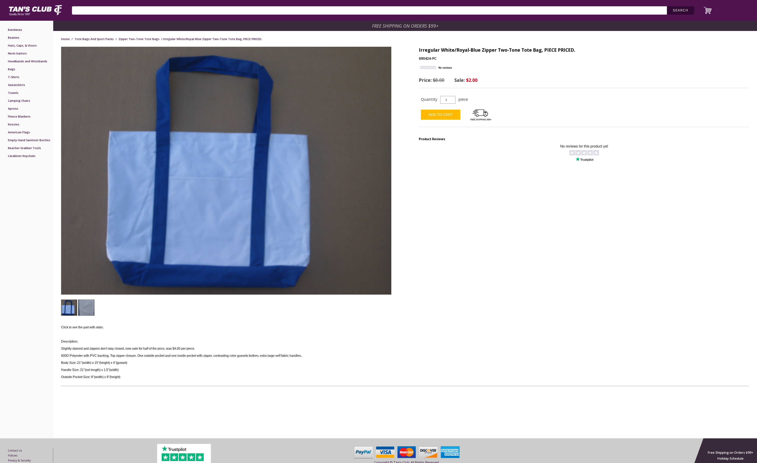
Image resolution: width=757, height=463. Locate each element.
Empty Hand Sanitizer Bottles (29, 140)
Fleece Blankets (19, 116)
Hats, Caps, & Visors (22, 45)
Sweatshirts (16, 85)
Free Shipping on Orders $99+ (730, 452)
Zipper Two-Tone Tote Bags (138, 39)
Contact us (15, 450)
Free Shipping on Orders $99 (405, 26)
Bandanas (15, 30)
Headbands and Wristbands (27, 61)
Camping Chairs (19, 101)
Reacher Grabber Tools (24, 148)
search (680, 10)
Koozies (13, 124)
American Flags (19, 132)
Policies (13, 455)
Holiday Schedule (730, 458)
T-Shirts (13, 77)
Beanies (13, 37)
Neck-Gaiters (17, 53)
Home (65, 39)
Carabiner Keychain (21, 156)
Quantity (429, 99)
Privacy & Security (19, 460)
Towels (13, 93)
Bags (11, 69)
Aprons (13, 108)
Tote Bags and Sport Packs (94, 39)
